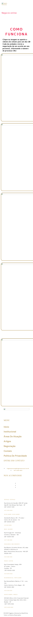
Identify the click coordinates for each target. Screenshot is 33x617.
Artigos (7, 441)
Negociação (9, 446)
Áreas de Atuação (13, 436)
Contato (8, 451)
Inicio (6, 426)
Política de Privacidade (15, 455)
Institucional (10, 431)
